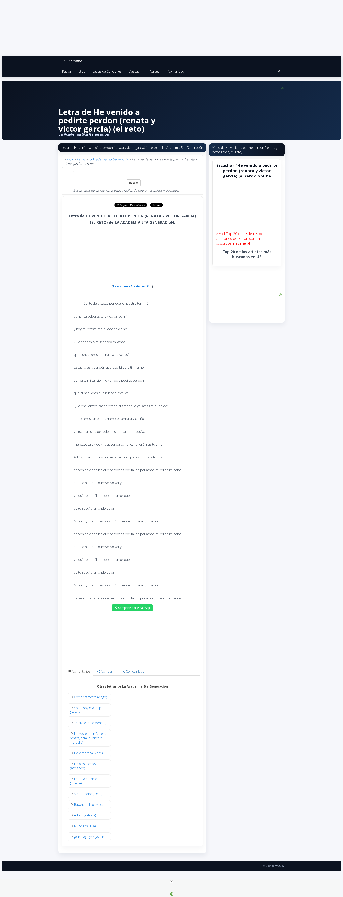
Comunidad (176, 71)
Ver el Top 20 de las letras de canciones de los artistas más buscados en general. (239, 238)
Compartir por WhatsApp (133, 608)
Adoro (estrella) (85, 815)
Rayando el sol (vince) (89, 804)
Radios (67, 71)
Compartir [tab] (107, 671)
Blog (82, 71)
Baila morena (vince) (88, 753)
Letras (81, 159)
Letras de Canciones (106, 71)
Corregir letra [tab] (135, 671)
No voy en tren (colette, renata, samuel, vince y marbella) (88, 737)
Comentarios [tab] (80, 671)
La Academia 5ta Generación (108, 159)
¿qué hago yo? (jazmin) (90, 837)
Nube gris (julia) (85, 826)
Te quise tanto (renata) (90, 723)
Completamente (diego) (90, 697)
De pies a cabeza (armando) (84, 766)
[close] (171, 881)
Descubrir (136, 71)
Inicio (70, 159)
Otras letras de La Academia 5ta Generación (132, 686)
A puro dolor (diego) (88, 794)
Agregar (155, 71)
